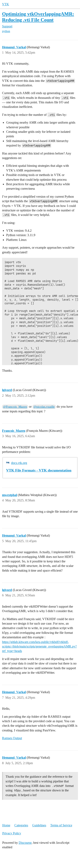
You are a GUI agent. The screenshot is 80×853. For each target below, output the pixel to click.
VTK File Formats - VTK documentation (38, 470)
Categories (21, 825)
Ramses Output (12, 738)
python (6, 31)
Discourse (25, 842)
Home (6, 825)
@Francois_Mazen (15, 406)
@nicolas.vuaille (44, 406)
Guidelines (39, 825)
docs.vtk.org (19, 463)
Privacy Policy (11, 833)
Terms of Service (61, 825)
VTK (5, 4)
